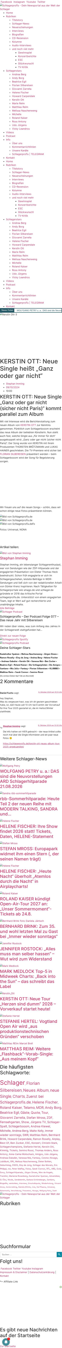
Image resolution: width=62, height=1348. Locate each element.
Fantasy (24, 668)
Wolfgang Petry (45, 1191)
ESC (20, 59)
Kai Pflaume (41, 1187)
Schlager (12, 1082)
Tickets (13, 1150)
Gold (59, 1169)
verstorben (13, 1183)
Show (25, 1122)
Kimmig (4, 1150)
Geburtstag (5, 1165)
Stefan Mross (35, 1117)
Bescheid (29, 676)
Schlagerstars (14, 70)
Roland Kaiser (20, 117)
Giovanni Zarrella (21, 88)
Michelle (16, 114)
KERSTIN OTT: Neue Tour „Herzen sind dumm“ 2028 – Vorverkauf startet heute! (28, 1003)
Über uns (17, 143)
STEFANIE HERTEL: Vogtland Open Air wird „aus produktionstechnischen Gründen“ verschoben (28, 1029)
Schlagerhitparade (14, 1172)
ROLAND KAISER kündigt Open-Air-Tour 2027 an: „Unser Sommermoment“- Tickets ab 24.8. (26, 906)
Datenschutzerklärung (41, 1272)
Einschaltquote (34, 1183)
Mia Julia (14, 668)
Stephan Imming (11, 726)
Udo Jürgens (19, 125)
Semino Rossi (36, 672)
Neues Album (36, 1090)
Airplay (56, 1138)
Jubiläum (4, 1161)
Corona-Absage (49, 1157)
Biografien (18, 34)
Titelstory (17, 19)
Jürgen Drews (50, 654)
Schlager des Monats (43, 1165)
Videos (10, 132)
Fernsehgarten (10, 1122)
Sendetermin (19, 1180)
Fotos (28, 1169)
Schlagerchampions (11, 1146)
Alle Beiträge (7, 608)
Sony (2, 1172)
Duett (55, 1191)
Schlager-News (20, 23)
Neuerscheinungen (22, 27)
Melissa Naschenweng (24, 110)
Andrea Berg (19, 74)
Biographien (7, 1225)
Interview (23, 1183)
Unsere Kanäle (20, 150)
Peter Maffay (18, 1169)
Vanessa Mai (37, 661)
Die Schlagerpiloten (38, 665)
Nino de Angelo (46, 1172)
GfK (12, 1161)
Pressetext (27, 1191)
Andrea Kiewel (40, 1126)
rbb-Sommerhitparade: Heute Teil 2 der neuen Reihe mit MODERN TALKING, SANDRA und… (29, 806)
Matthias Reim (20, 106)
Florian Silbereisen (22, 85)
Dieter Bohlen (44, 1161)
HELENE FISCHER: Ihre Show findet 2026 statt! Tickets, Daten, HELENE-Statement (29, 831)
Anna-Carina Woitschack (21, 1154)
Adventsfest (54, 1176)
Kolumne (17, 41)
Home (9, 12)
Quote (35, 1112)
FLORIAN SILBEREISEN (13, 454)
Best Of (4, 1142)
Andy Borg (18, 77)
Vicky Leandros (21, 128)
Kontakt (10, 157)
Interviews (18, 30)
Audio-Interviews (21, 45)
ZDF (50, 1117)
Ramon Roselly (7, 658)
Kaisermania (4, 1191)
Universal (50, 1187)
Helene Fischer (20, 92)
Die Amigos (54, 665)
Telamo (29, 1107)
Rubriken (11, 16)
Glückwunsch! (26, 63)
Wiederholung (47, 1183)
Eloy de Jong (22, 658)
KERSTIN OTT (28, 425)
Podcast (10, 135)
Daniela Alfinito (24, 1187)
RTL (48, 1169)
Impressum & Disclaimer (13, 1272)
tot (9, 1169)
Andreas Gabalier (9, 661)
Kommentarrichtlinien (24, 146)
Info (8, 139)
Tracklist (4, 1176)
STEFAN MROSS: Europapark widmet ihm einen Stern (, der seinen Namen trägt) (29, 853)
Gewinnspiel (25, 52)
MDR (40, 1108)
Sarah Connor (21, 672)
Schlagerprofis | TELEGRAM (28, 154)
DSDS (15, 1165)
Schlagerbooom (18, 1126)
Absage (35, 1191)
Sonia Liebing (11, 1187)
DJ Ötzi (3, 1180)
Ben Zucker (50, 661)
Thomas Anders (43, 1150)
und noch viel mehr (23, 48)
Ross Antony (19, 121)
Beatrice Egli (19, 81)
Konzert (35, 1142)
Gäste (24, 1112)
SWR (25, 1135)
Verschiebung (16, 1191)
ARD (53, 1169)
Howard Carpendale (23, 96)
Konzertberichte (27, 56)
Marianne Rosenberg (18, 1176)
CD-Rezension (20, 38)
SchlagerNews (8, 1214)
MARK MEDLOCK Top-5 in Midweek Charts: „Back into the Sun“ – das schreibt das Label (28, 979)
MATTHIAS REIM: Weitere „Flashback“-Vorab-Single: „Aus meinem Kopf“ (26, 1053)
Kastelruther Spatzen (9, 654)
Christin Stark (49, 1143)
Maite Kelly (37, 1130)
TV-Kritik (23, 67)
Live (33, 1187)
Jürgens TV (38, 1122)
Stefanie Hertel (31, 1146)
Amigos (39, 1154)
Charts (19, 1096)
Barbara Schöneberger (35, 1180)
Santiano (4, 668)
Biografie (4, 1183)
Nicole (10, 1180)
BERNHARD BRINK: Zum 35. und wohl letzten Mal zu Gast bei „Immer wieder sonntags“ (29, 931)
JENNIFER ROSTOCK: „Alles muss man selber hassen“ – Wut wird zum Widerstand (27, 953)
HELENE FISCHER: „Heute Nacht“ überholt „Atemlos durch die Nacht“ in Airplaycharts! (25, 879)
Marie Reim (18, 103)
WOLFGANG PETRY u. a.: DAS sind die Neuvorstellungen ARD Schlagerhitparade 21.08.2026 (29, 779)
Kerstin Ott (18, 99)
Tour (44, 1112)
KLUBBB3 (54, 668)
